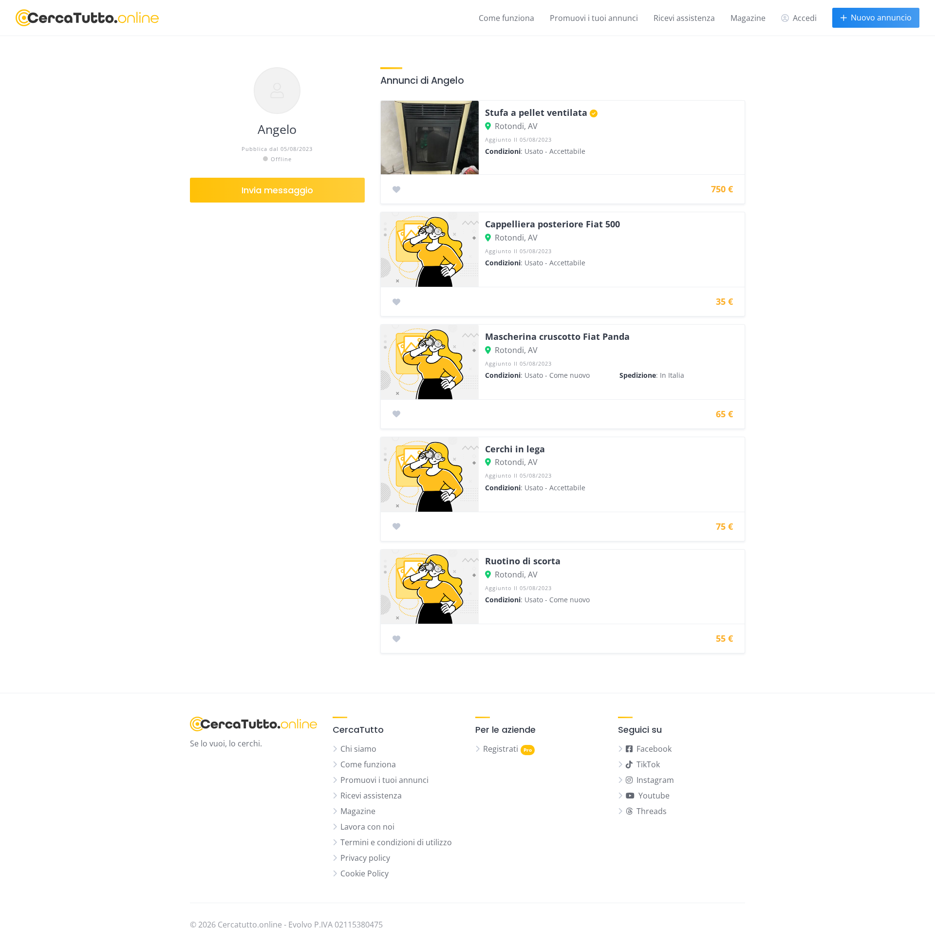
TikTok (648, 764)
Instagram (655, 780)
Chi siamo (358, 748)
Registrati (500, 748)
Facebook (654, 748)
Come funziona (506, 18)
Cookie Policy (364, 873)
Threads (651, 811)
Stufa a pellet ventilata (536, 112)
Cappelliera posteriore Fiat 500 (552, 224)
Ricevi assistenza (684, 18)
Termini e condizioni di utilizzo (396, 842)
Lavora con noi (367, 826)
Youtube (654, 795)
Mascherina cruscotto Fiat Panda (557, 336)
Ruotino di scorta (523, 561)
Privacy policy (365, 858)
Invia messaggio (277, 190)
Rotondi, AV (516, 126)
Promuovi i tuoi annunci (594, 18)
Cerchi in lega (515, 449)
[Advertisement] (277, 380)
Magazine (748, 18)
